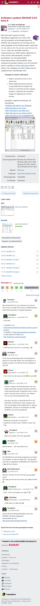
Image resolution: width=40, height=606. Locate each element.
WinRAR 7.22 (10, 256)
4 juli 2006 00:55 (24, 500)
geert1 (11, 381)
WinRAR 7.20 (10, 264)
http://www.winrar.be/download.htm (15, 521)
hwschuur (10, 300)
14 (9, 31)
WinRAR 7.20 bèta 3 (13, 268)
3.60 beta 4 (25, 66)
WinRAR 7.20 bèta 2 (13, 272)
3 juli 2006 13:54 (22, 432)
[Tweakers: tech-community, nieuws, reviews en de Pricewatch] (11, 2)
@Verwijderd (12, 372)
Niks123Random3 (13, 469)
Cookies (5, 569)
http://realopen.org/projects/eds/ (14, 337)
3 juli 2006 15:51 (22, 317)
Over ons (12, 557)
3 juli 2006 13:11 (23, 372)
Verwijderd (24, 31)
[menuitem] (28, 2)
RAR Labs (20, 170)
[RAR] (7, 211)
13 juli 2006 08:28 (13, 510)
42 (37, 255)
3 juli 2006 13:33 (22, 383)
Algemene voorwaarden (10, 563)
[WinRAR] (7, 228)
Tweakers (5, 599)
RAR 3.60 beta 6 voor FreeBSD (17, 116)
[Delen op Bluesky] (9, 187)
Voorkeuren (13, 569)
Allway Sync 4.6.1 (9, 531)
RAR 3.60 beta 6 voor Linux (16, 108)
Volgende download (30, 193)
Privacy (4, 566)
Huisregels (5, 560)
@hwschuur (12, 317)
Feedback (11, 29)
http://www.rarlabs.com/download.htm (27, 173)
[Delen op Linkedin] (5, 187)
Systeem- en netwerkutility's (12, 241)
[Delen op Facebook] (2, 187)
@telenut (12, 432)
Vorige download (9, 193)
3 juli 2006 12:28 (12, 454)
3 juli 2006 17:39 (28, 489)
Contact (4, 557)
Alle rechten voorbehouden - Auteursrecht (16, 601)
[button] (2, 2)
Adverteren (6, 555)
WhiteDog (12, 497)
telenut (10, 415)
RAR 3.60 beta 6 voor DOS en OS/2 (19, 113)
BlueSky (7, 577)
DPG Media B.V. (25, 599)
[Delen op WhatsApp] (12, 187)
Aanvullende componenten (11, 238)
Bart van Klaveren (18, 25)
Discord (7, 589)
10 (37, 259)
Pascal (10, 370)
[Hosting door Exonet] (10, 545)
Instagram (8, 583)
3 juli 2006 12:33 (12, 355)
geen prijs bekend (21, 207)
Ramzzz (11, 342)
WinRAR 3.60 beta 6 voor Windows (19, 106)
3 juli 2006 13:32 (23, 417)
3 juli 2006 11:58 (12, 443)
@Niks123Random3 (14, 489)
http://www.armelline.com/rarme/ (24, 332)
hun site (29, 475)
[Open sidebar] (38, 6)
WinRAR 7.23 (10, 251)
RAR (2, 203)
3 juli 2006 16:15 (12, 471)
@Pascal (12, 383)
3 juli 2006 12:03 (12, 302)
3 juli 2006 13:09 (22, 344)
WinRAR (4, 220)
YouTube (7, 580)
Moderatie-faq (18, 283)
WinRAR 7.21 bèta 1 (12, 260)
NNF (8, 451)
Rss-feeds (8, 586)
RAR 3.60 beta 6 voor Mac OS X (17, 111)
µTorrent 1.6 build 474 (10, 534)
